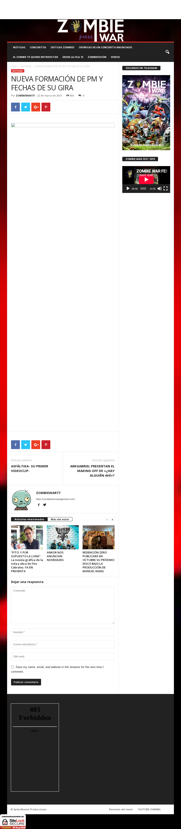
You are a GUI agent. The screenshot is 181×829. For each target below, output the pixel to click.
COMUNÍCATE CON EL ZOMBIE (115, 3)
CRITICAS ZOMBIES (62, 47)
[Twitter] (163, 16)
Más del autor (60, 519)
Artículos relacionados (29, 519)
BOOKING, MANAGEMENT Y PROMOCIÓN (30, 3)
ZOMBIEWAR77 (25, 95)
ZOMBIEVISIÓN (97, 57)
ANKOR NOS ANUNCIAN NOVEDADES (55, 556)
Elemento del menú (121, 809)
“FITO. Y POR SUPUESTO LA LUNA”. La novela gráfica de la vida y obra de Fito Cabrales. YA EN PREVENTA (27, 561)
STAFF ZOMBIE (144, 3)
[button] (167, 52)
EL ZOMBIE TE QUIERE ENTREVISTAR (35, 57)
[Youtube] (170, 16)
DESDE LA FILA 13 (72, 57)
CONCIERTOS (38, 47)
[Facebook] (150, 16)
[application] (146, 179)
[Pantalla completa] (165, 188)
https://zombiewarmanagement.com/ (55, 499)
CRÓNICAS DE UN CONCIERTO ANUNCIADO (105, 47)
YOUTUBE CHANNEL (149, 809)
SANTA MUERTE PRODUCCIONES (76, 3)
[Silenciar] (159, 188)
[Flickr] (157, 16)
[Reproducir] (128, 188)
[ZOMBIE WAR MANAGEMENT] (90, 30)
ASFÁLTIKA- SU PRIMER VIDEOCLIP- (29, 468)
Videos (115, 57)
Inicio (14, 66)
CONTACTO (163, 3)
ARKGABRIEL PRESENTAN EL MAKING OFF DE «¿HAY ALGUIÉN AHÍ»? (92, 470)
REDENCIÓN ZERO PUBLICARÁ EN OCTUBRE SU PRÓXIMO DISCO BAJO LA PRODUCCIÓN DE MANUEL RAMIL (98, 561)
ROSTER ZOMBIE (16, 9)
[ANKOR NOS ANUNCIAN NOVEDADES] (63, 537)
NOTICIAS (19, 47)
